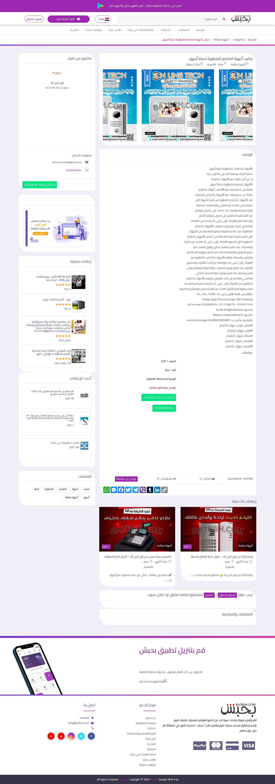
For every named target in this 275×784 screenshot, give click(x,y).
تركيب (86, 489)
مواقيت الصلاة (93, 29)
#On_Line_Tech (206, 294)
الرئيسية (200, 29)
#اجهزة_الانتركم (220, 179)
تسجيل (209, 595)
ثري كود (124, 779)
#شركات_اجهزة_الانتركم (239, 341)
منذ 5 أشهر (242, 561)
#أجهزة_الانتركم (243, 184)
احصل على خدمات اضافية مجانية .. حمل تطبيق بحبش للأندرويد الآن (145, 5)
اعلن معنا (150, 738)
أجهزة (75, 489)
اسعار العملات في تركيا (140, 29)
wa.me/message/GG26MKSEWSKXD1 (209, 320)
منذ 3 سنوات (192, 64)
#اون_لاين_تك (225, 294)
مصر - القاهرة (215, 64)
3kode (154, 779)
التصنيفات (184, 29)
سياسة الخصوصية (146, 723)
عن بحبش (150, 717)
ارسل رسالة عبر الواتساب (157, 397)
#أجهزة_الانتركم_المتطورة (237, 168)
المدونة (166, 29)
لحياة (36, 489)
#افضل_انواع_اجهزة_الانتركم (236, 325)
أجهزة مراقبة (221, 39)
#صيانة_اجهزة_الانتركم (239, 335)
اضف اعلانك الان (65, 18)
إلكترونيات (238, 39)
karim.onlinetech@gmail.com (67, 162)
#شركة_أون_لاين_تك (224, 220)
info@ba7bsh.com (78, 723)
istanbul (84, 717)
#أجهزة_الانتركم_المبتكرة (210, 194)
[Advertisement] (178, 441)
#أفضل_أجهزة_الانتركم (211, 189)
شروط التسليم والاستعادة (141, 733)
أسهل (86, 497)
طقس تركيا (115, 29)
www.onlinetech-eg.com (238, 314)
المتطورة (49, 489)
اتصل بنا (74, 29)
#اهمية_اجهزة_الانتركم (239, 346)
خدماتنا (152, 728)
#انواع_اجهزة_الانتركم (240, 330)
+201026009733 (164, 407)
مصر (102, 18)
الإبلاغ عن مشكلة (126, 478)
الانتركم (63, 489)
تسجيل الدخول (34, 18)
